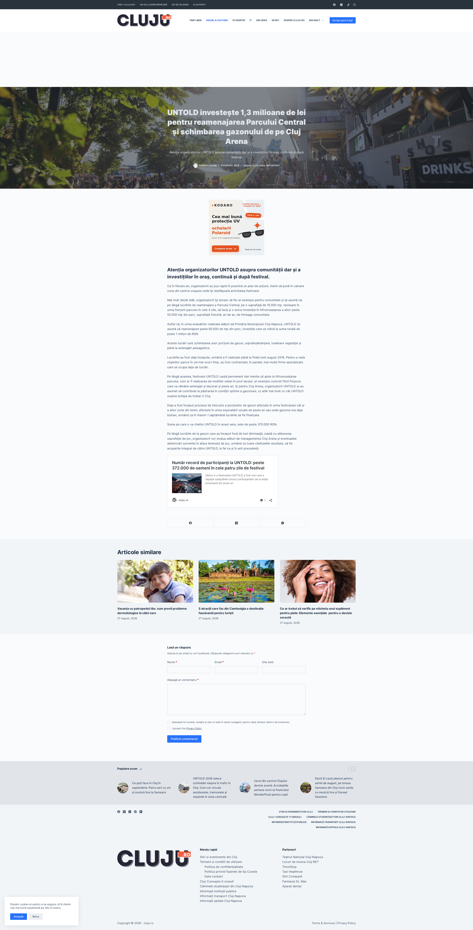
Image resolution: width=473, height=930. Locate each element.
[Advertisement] (236, 59)
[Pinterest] (135, 811)
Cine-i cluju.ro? (126, 4)
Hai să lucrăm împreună (153, 4)
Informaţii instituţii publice (289, 822)
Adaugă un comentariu (183, 680)
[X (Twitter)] (237, 523)
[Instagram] (341, 5)
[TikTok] (348, 5)
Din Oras (261, 20)
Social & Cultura (217, 20)
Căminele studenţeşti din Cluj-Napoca (331, 817)
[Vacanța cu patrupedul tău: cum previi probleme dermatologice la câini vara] (155, 581)
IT (251, 20)
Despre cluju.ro (294, 20)
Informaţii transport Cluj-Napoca (333, 822)
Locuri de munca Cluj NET (300, 862)
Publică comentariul (184, 739)
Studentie (238, 20)
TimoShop (289, 867)
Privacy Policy (194, 728)
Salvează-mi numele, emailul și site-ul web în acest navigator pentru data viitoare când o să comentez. (231, 722)
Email (219, 662)
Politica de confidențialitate (224, 867)
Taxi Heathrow (292, 871)
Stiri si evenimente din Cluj (296, 811)
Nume (172, 662)
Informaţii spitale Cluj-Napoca (336, 827)
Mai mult (314, 20)
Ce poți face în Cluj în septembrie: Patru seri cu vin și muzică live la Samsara (151, 787)
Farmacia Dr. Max (294, 881)
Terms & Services (323, 923)
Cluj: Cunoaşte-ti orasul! (285, 817)
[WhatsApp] (283, 523)
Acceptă (18, 916)
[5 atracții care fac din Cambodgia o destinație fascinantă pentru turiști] (236, 581)
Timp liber (195, 20)
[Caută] (354, 5)
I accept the (187, 728)
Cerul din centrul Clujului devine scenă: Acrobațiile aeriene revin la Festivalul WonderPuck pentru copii (271, 787)
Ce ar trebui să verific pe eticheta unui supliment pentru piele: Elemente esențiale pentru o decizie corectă (316, 613)
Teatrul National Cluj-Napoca (302, 857)
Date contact (214, 876)
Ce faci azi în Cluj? (342, 20)
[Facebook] (334, 5)
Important (273, 165)
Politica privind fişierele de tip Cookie (231, 871)
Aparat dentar (292, 886)
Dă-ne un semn (180, 4)
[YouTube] (140, 811)
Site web (267, 662)
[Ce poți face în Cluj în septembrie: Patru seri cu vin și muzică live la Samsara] (122, 787)
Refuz (36, 916)
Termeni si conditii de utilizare (336, 811)
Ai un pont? (199, 4)
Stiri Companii (292, 876)
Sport (275, 20)
